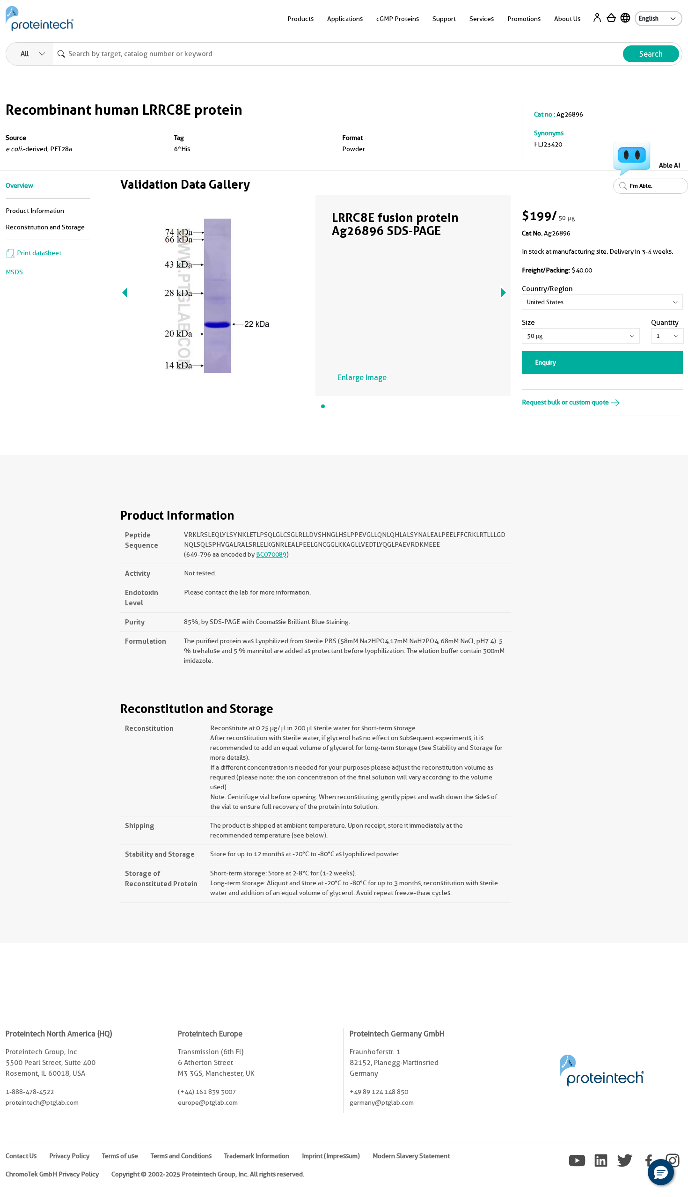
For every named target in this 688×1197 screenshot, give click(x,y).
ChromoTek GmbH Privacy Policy (52, 1174)
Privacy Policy (69, 1156)
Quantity (665, 322)
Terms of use (120, 1156)
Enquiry (545, 362)
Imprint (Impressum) (331, 1156)
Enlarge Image (362, 377)
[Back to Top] (632, 1174)
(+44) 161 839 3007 (207, 1091)
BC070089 (271, 554)
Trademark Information (256, 1156)
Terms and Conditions (181, 1156)
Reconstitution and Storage (45, 227)
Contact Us (21, 1156)
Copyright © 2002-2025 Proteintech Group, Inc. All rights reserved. (207, 1174)
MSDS (14, 272)
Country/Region (547, 289)
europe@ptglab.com (208, 1102)
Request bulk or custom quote (566, 402)
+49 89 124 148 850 (379, 1091)
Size (528, 322)
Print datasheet (38, 253)
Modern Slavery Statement (411, 1156)
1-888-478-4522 (30, 1091)
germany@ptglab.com (382, 1102)
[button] (661, 1172)
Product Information (35, 210)
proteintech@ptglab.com (42, 1102)
